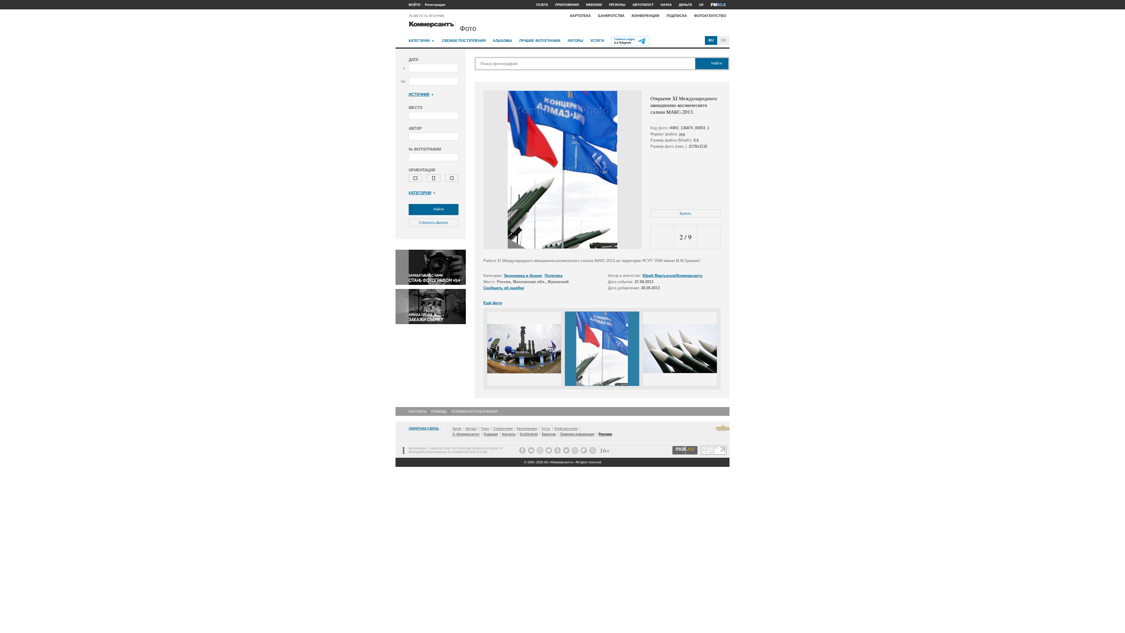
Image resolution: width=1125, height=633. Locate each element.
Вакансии (549, 434)
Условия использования (474, 411)
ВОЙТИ (414, 4)
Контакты (417, 411)
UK (701, 4)
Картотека (580, 16)
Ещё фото (492, 303)
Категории (419, 41)
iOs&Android (529, 434)
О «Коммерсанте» (466, 434)
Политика (553, 275)
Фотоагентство (710, 16)
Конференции (645, 16)
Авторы (575, 41)
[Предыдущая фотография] (662, 237)
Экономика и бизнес (523, 275)
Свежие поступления (464, 41)
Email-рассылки (565, 428)
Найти (438, 209)
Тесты (545, 428)
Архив (456, 428)
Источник (419, 94)
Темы (485, 428)
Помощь (438, 411)
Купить (685, 214)
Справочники (503, 428)
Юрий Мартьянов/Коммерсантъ (672, 275)
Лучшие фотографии (539, 41)
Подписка (677, 16)
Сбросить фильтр (433, 223)
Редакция (491, 434)
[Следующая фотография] (708, 237)
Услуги (597, 41)
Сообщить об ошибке (503, 288)
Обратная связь (424, 428)
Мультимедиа (527, 428)
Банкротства (611, 16)
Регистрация (435, 4)
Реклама (605, 434)
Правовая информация (577, 434)
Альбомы (502, 41)
